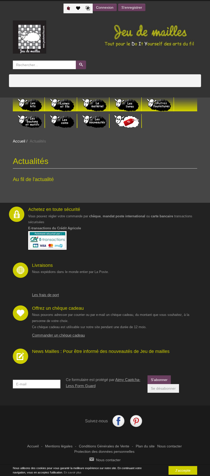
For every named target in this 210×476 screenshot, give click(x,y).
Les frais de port (45, 295)
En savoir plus (72, 472)
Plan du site (145, 446)
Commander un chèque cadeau (58, 335)
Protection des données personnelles (104, 452)
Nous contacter (169, 446)
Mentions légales (58, 446)
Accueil (19, 141)
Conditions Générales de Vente (104, 446)
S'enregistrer (131, 7)
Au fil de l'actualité (33, 179)
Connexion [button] (104, 7)
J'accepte (183, 470)
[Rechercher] (81, 65)
